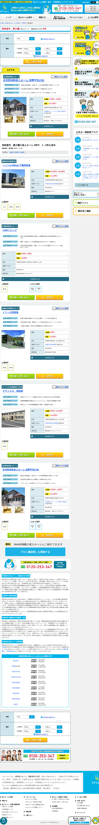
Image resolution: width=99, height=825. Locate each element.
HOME (2, 23)
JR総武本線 (48, 184)
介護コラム (29, 815)
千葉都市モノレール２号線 (52, 111)
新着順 (12, 152)
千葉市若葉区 (16, 688)
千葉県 (24, 23)
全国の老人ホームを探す (12, 23)
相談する (4, 800)
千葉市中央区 (16, 671)
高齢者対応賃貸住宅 (9, 161)
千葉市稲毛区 (10, 651)
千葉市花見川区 (16, 677)
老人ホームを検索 (7, 797)
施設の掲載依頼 (82, 808)
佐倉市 (16, 704)
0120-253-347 (87, 121)
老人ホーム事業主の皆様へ (60, 797)
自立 (4, 207)
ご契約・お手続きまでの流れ (61, 799)
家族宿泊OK (32, 289)
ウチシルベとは (30, 797)
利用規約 (55, 811)
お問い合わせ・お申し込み (60, 802)
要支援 (11, 207)
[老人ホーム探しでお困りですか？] (83, 824)
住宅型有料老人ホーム (11, 77)
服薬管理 (39, 289)
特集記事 (28, 811)
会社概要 (54, 806)
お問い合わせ (81, 800)
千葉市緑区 (15, 693)
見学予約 (49, 134)
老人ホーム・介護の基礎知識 (11, 804)
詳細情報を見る (48, 126)
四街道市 (16, 660)
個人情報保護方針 (58, 808)
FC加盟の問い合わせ (84, 805)
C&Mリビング (10, 230)
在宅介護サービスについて (10, 812)
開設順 (22, 152)
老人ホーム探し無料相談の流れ (35, 804)
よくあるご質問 (82, 797)
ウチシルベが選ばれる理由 (34, 802)
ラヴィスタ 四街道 (13, 391)
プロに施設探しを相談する (35, 551)
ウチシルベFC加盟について (34, 807)
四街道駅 (55, 184)
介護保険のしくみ (8, 809)
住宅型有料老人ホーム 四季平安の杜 (23, 80)
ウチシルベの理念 (32, 799)
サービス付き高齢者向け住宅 (12, 387)
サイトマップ (81, 812)
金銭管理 (32, 526)
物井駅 (54, 344)
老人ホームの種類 (8, 806)
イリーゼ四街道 (10, 312)
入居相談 (80, 803)
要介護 (17, 207)
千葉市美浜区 (16, 699)
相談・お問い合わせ (21, 134)
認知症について (7, 814)
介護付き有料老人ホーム (10, 308)
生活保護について (8, 817)
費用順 (17, 152)
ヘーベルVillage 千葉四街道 (16, 165)
